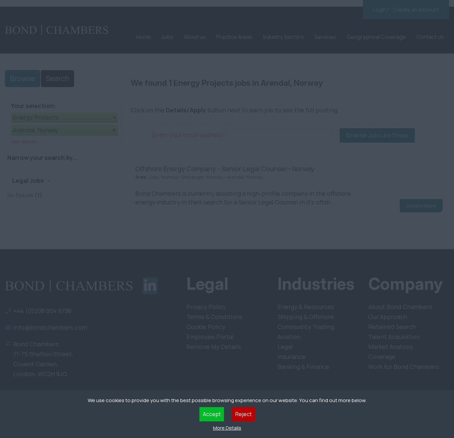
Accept (212, 414)
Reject (243, 414)
